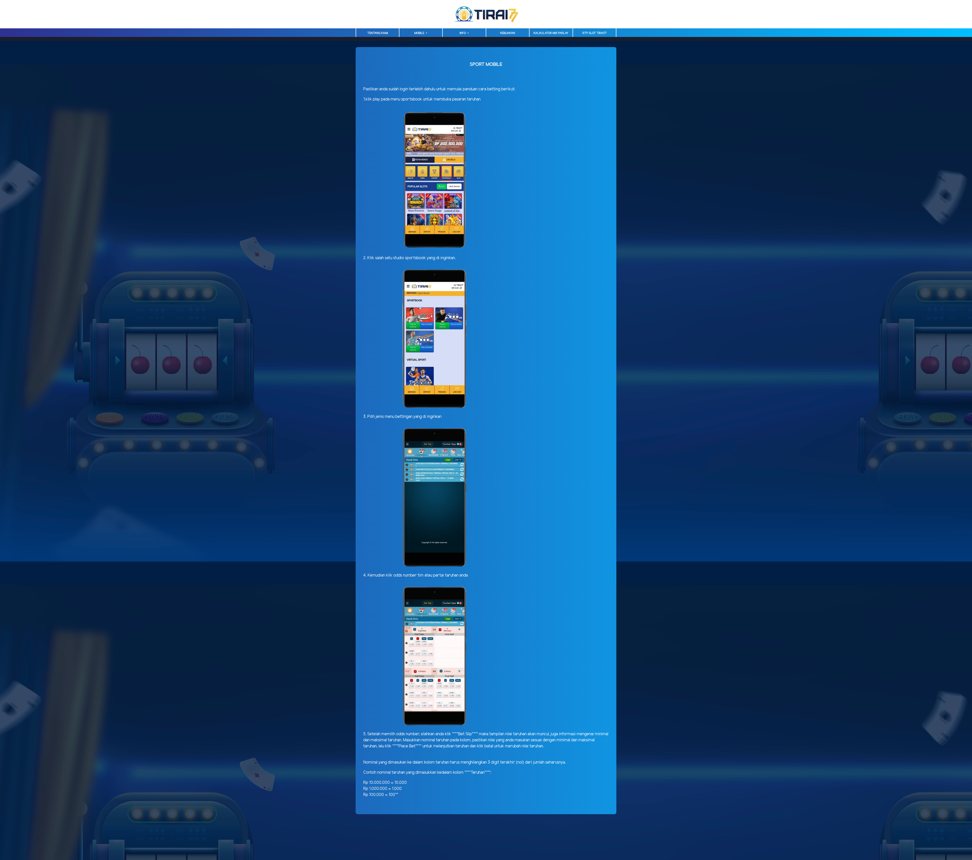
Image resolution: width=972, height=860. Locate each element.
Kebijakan (507, 33)
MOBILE (419, 33)
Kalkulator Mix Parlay (551, 33)
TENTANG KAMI (377, 33)
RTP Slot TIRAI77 (594, 33)
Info (463, 33)
